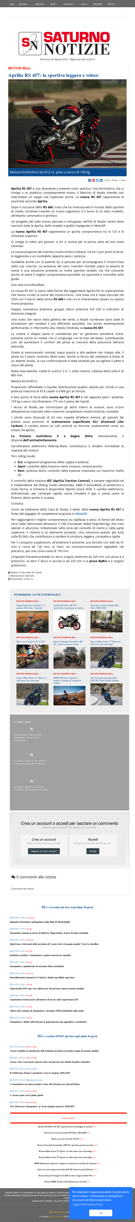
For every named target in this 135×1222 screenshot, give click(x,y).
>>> (94, 1126)
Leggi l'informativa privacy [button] (88, 1204)
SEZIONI (24, 4)
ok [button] (100, 1213)
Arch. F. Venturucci (56, 1216)
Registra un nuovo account (44, 851)
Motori (15, 68)
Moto (26, 68)
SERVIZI (111, 4)
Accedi (15, 12)
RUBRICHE (39, 4)
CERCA (84, 4)
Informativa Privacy (58, 1212)
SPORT (53, 4)
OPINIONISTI (68, 4)
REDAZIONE (97, 4)
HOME (12, 4)
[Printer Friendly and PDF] (115, 180)
